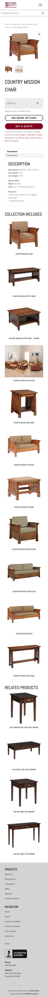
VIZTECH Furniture (31, 994)
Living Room (16, 24)
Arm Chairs (14, 135)
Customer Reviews (12, 921)
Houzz (7, 943)
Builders (23, 135)
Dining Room (10, 879)
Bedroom (9, 874)
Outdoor (8, 893)
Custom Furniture (12, 926)
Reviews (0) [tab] (12, 155)
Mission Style (24, 138)
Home (7, 24)
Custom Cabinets (12, 898)
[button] (39, 34)
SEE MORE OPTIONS (24, 117)
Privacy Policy (34, 991)
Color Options (11, 931)
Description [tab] (12, 151)
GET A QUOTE (24, 126)
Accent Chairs (27, 24)
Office (7, 889)
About (7, 916)
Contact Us (9, 936)
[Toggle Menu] (40, 5)
